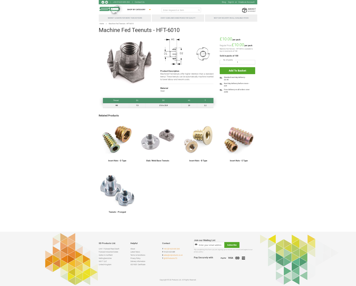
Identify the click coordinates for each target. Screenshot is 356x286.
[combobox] (181, 10)
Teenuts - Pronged (117, 212)
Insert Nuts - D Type (117, 161)
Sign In (231, 2)
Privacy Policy (135, 258)
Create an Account (246, 2)
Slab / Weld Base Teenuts (157, 161)
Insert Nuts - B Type (198, 161)
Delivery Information (137, 261)
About (132, 249)
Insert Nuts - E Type (239, 161)
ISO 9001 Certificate (137, 264)
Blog (224, 2)
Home (101, 24)
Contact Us (139, 2)
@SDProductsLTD (170, 258)
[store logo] (111, 10)
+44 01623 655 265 (121, 2)
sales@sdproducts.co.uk (173, 255)
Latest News (135, 252)
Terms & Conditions (137, 255)
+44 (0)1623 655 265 (172, 249)
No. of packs (228, 60)
